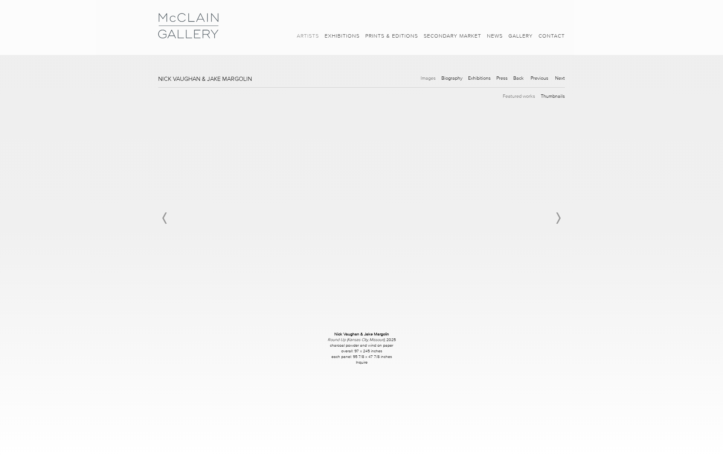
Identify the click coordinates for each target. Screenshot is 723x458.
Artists (308, 36)
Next (560, 78)
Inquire (362, 362)
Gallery (520, 36)
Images (428, 78)
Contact (551, 36)
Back (518, 78)
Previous (539, 78)
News (495, 36)
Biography (451, 78)
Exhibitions (342, 36)
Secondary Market (452, 36)
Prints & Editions (391, 36)
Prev (165, 218)
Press (502, 78)
